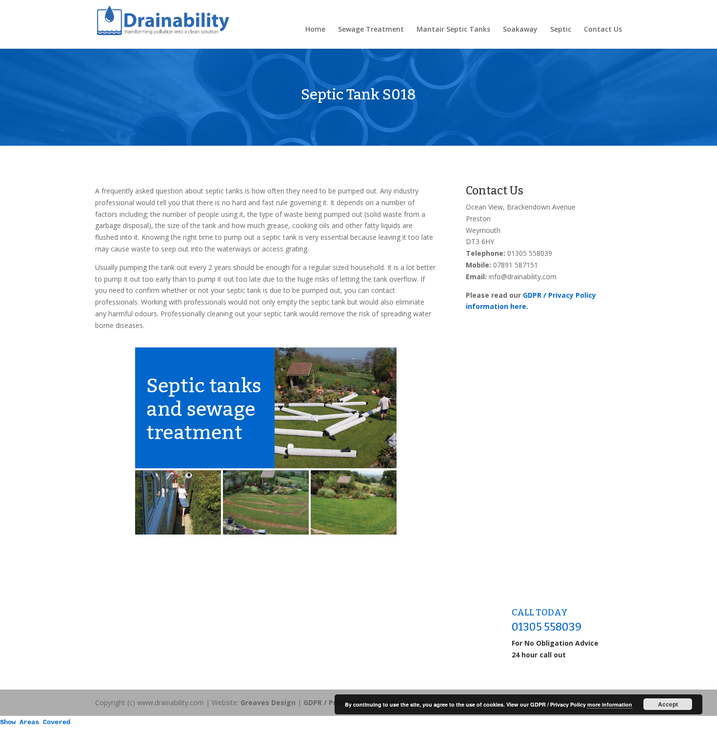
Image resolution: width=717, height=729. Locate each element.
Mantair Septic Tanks (453, 30)
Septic (560, 30)
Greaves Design (268, 702)
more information (609, 704)
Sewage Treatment (371, 30)
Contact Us (603, 30)
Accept (668, 704)
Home (315, 30)
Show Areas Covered (35, 722)
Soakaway (520, 30)
